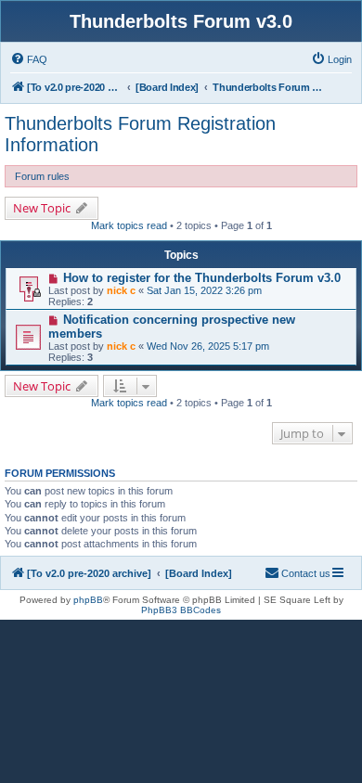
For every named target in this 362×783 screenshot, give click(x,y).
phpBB (88, 600)
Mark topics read (129, 225)
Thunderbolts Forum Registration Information (140, 134)
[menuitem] (28, 59)
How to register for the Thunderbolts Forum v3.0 (202, 278)
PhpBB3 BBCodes (181, 610)
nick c (121, 290)
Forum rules (42, 176)
